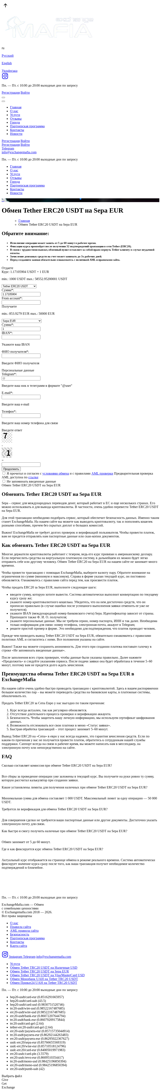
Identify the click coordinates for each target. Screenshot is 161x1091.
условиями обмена (55, 473)
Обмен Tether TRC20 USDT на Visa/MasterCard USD (47, 975)
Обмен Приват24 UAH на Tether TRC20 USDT (43, 982)
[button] (77, 199)
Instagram (15, 956)
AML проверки (102, 473)
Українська (9, 70)
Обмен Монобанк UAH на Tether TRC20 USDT (44, 979)
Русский (8, 55)
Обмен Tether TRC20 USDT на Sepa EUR (39, 971)
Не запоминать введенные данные (31, 481)
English (7, 63)
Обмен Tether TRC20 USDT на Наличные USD (43, 967)
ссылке (33, 477)
